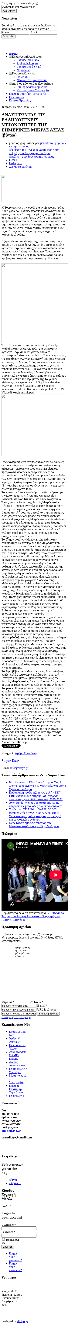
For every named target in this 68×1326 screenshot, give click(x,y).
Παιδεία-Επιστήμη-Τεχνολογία (27, 93)
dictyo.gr (22, 1321)
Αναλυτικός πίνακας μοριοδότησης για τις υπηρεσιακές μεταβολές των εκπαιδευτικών (35, 804)
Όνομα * (38, 1002)
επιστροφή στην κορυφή (16, 1017)
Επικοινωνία (16, 97)
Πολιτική (22, 76)
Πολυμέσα (15, 163)
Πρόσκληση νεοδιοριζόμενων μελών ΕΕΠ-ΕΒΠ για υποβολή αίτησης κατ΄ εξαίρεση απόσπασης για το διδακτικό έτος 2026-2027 (36, 796)
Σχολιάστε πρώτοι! (20, 166)
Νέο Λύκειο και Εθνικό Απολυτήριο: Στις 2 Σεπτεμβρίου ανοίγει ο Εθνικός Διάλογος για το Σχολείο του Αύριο (37, 786)
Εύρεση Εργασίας (20, 100)
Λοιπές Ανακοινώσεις (17, 1063)
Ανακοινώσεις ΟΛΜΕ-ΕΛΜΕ (17, 1055)
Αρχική (13, 53)
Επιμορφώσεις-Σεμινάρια (32, 87)
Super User (10, 761)
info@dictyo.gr (19, 768)
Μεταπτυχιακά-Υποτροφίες (33, 90)
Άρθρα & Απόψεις (28, 63)
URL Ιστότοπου (46, 1009)
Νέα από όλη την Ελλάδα (32, 80)
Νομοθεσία (23, 70)
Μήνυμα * (8, 1002)
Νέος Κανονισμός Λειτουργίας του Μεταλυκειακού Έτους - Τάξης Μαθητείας (34, 824)
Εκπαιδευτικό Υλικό (29, 66)
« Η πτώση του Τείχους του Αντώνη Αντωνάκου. (33, 914)
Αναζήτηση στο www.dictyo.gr (20, 3)
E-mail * (42, 1005)
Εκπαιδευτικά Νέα (28, 60)
